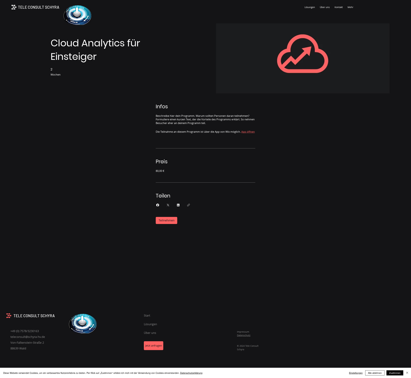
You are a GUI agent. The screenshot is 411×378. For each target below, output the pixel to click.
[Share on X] (168, 205)
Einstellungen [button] (356, 372)
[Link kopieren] (188, 205)
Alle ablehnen (375, 372)
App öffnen (248, 131)
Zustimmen (395, 372)
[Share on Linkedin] (178, 205)
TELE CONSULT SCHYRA (38, 7)
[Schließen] (407, 372)
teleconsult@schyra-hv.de (27, 337)
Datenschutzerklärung (191, 372)
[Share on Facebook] (158, 205)
